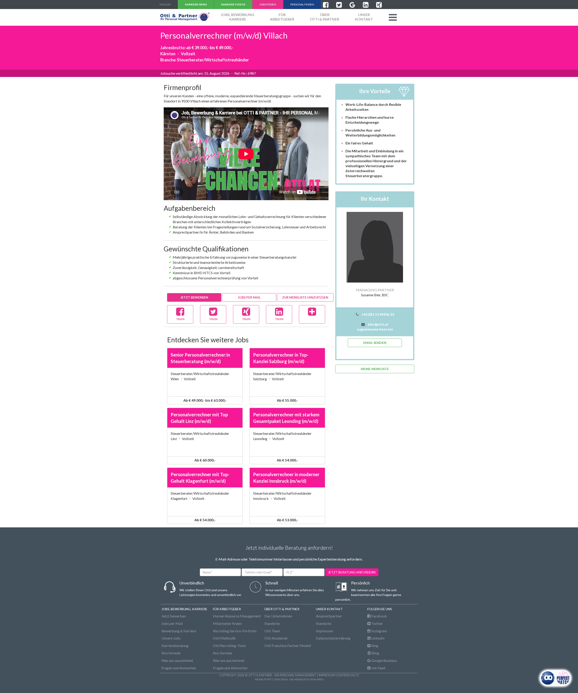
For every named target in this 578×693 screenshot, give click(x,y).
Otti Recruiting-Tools (229, 645)
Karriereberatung (175, 645)
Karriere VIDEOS (233, 4)
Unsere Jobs (171, 638)
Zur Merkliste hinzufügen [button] (305, 297)
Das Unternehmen (278, 616)
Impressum (324, 631)
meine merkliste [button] (375, 369)
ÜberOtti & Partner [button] (324, 16)
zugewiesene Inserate (375, 329)
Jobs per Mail (249, 297)
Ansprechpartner (329, 616)
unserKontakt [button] (364, 16)
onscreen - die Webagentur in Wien (299, 679)
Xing (374, 645)
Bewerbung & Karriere (178, 631)
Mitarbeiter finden (227, 623)
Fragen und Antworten (178, 668)
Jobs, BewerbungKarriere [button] (237, 16)
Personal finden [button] (302, 4)
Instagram (379, 631)
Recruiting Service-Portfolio (234, 631)
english (165, 4)
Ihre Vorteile (171, 653)
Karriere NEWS (196, 4)
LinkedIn (378, 638)
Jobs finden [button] (267, 4)
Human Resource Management (237, 616)
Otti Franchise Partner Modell (287, 645)
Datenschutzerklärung (333, 638)
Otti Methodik (224, 638)
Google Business (384, 660)
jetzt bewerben (194, 297)
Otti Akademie (275, 638)
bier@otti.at (378, 324)
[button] (393, 17)
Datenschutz (348, 675)
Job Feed (378, 668)
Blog (375, 653)
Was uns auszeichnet (177, 660)
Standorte (272, 623)
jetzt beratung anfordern (351, 572)
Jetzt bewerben (173, 616)
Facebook (379, 616)
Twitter (377, 623)
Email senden (374, 343)
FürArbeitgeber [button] (282, 16)
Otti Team (272, 631)
